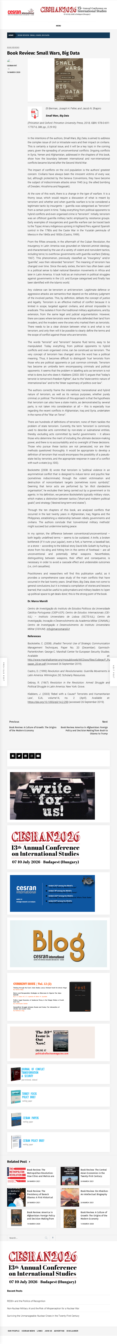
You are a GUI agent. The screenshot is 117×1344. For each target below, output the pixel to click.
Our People (14, 1331)
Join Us (48, 1331)
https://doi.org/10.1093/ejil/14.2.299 (48, 702)
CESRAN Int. (12, 66)
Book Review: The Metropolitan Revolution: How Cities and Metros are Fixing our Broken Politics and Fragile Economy (40, 1176)
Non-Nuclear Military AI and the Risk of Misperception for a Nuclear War (43, 1308)
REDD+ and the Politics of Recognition (26, 1301)
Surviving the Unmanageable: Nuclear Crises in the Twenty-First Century (43, 1316)
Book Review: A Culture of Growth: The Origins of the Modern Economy (94, 1215)
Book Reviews (13, 47)
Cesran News (28, 1331)
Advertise (59, 1331)
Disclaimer (72, 1331)
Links (40, 1331)
